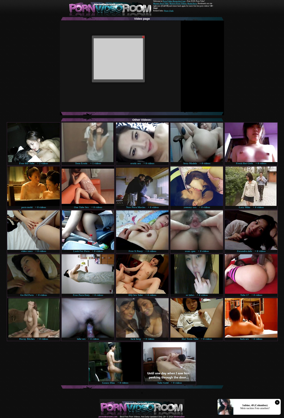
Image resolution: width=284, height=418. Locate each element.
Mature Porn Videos (177, 3)
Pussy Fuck (169, 11)
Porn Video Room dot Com (174, 1)
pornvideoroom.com (108, 417)
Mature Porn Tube (160, 3)
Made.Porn (192, 3)
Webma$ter (179, 417)
